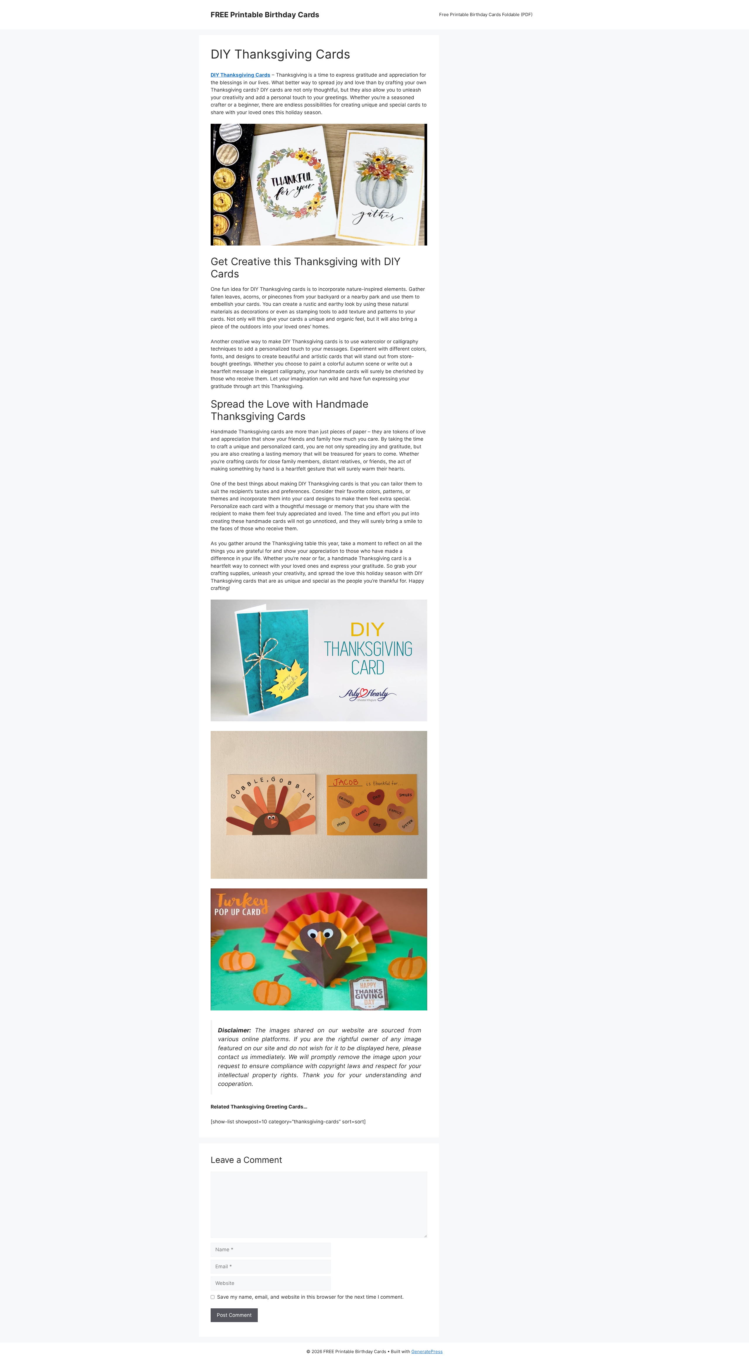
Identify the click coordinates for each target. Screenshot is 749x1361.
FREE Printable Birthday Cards (265, 14)
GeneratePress (427, 1351)
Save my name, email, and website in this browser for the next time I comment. (310, 1297)
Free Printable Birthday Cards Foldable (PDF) (485, 14)
